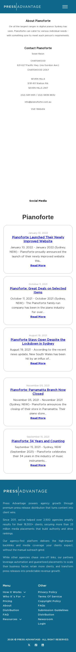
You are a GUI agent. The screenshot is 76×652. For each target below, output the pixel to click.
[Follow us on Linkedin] (43, 645)
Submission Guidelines (53, 610)
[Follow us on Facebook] (36, 645)
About (7, 606)
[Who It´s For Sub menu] (23, 596)
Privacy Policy (47, 592)
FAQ (6, 615)
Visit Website (38, 109)
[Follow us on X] (29, 645)
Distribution (11, 610)
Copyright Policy (49, 601)
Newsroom (45, 619)
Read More (38, 265)
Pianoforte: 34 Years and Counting (38, 441)
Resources (10, 619)
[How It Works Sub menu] (24, 592)
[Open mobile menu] (65, 6)
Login (42, 624)
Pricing (7, 601)
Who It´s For (12, 596)
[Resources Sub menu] (20, 619)
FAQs (41, 606)
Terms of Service (50, 596)
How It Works (12, 592)
